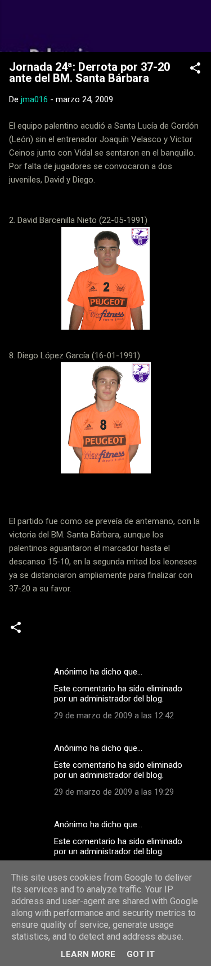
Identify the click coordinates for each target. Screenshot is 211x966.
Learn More (88, 954)
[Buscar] (195, 23)
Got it (141, 954)
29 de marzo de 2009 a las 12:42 (114, 715)
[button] (195, 70)
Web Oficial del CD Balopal (105, 25)
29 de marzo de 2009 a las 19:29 (114, 792)
